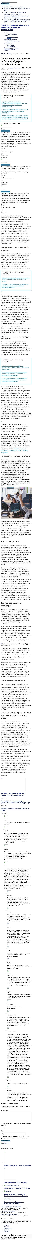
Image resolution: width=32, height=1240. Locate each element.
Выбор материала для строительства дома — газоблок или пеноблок (17, 20)
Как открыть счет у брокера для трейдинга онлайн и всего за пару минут (15, 802)
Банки (5, 33)
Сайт (2, 1133)
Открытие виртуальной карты (14, 7)
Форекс (9, 38)
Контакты (6, 1227)
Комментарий (4, 1110)
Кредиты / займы (12, 34)
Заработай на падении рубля (9, 1214)
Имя (2, 1128)
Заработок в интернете (10, 39)
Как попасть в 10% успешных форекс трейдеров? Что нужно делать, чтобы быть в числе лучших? (15, 367)
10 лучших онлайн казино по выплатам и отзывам (14, 1203)
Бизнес (6, 35)
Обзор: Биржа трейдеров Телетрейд (17, 1188)
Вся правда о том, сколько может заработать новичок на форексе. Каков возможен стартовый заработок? (15, 285)
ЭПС (8, 42)
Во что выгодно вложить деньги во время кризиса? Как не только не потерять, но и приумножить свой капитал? (14, 373)
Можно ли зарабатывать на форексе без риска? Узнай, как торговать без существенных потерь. (16, 279)
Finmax (20, 833)
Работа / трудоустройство (11, 48)
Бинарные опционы (12, 37)
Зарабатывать (5, 131)
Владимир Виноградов (15, 68)
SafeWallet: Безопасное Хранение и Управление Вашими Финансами (13, 794)
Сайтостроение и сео (13, 41)
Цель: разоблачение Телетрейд (15, 1182)
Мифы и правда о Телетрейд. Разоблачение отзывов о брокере (16, 1195)
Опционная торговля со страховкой (11, 1206)
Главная (3, 53)
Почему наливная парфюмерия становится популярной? (15, 13)
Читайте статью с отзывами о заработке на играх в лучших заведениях (14, 450)
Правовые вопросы (9, 49)
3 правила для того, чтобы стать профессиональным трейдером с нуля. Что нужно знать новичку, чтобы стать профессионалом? (14, 104)
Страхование (11, 46)
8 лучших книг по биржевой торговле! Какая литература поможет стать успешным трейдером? (15, 111)
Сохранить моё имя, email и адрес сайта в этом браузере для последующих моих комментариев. (15, 1137)
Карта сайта (7, 1230)
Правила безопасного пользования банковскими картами (16, 17)
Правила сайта (8, 1228)
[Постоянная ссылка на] (10, 1162)
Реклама (6, 1231)
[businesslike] (4, 1143)
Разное (6, 50)
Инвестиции (10, 45)
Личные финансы (9, 43)
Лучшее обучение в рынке (8, 1211)
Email (2, 1130)
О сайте (6, 1225)
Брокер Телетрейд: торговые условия (17, 1165)
